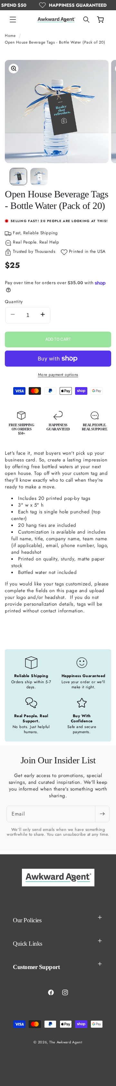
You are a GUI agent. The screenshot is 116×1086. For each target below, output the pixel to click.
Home (10, 35)
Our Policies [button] (27, 920)
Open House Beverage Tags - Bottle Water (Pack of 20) (55, 42)
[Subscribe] (102, 814)
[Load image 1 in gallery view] (18, 176)
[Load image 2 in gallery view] (39, 176)
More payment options (58, 374)
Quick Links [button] (27, 943)
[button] (13, 19)
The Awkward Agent (65, 1042)
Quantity (14, 301)
